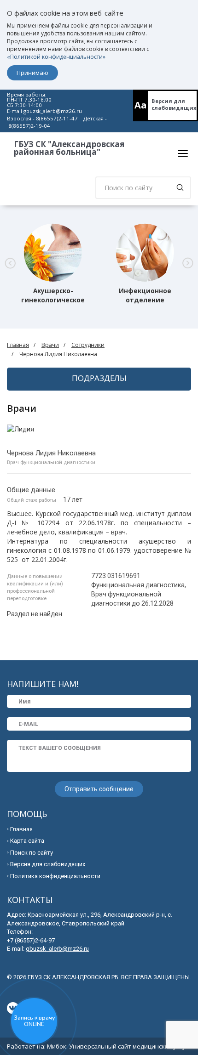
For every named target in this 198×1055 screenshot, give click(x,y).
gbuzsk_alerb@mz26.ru (52, 111)
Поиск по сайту (31, 852)
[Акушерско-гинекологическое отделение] (53, 252)
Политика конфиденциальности (55, 876)
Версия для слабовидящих (174, 104)
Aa (140, 105)
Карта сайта (27, 840)
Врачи (50, 345)
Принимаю (32, 72)
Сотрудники (88, 345)
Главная (18, 345)
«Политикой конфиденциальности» (56, 57)
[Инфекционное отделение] (145, 252)
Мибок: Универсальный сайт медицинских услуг (117, 1046)
